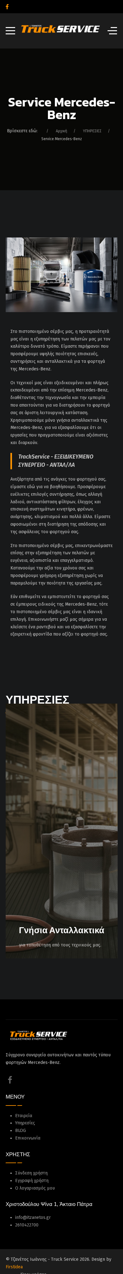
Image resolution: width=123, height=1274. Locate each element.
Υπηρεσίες (25, 1123)
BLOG (20, 1130)
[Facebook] (7, 6)
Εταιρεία (23, 1115)
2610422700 (26, 1225)
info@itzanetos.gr (33, 1217)
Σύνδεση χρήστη (31, 1173)
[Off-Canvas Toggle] (112, 31)
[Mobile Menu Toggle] (10, 31)
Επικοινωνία (27, 1138)
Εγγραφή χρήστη (32, 1180)
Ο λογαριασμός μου (35, 1188)
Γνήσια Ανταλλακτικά (61, 930)
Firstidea (14, 1267)
